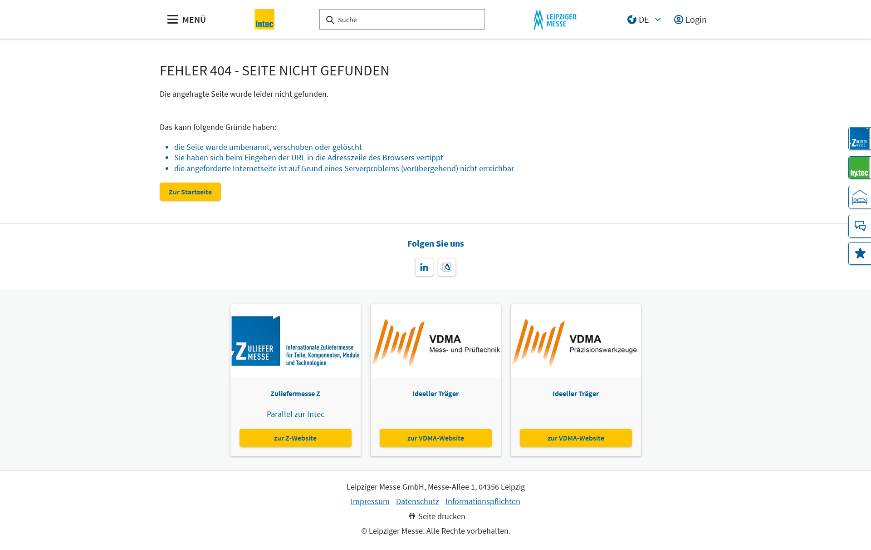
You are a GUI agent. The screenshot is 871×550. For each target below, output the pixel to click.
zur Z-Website (295, 437)
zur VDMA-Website (435, 437)
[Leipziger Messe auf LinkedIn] (424, 267)
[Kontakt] (859, 226)
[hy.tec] (859, 167)
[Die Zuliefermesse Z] (859, 138)
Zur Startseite (190, 191)
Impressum (370, 501)
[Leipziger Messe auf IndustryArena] (447, 267)
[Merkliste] (859, 253)
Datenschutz (417, 501)
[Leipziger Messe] (555, 19)
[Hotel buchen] (859, 197)
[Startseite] (265, 19)
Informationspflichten (482, 501)
